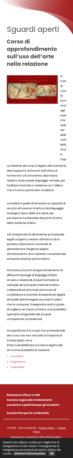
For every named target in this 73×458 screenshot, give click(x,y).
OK (52, 453)
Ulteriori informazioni (29, 453)
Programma (17, 361)
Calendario (17, 367)
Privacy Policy (47, 428)
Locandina (16, 356)
